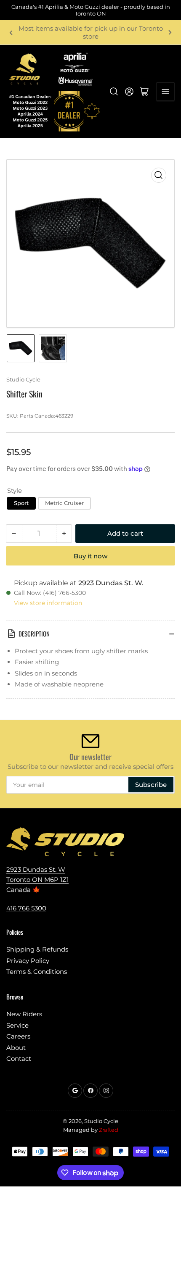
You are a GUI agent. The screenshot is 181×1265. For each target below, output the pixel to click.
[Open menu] (165, 91)
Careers (18, 1036)
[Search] (114, 91)
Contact (18, 1058)
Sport (21, 503)
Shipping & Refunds (37, 949)
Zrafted (108, 1129)
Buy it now (90, 556)
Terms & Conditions (36, 972)
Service (17, 1025)
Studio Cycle (23, 379)
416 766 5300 (26, 908)
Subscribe (151, 785)
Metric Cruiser (64, 503)
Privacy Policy (27, 961)
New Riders (24, 1014)
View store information (48, 603)
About (16, 1048)
